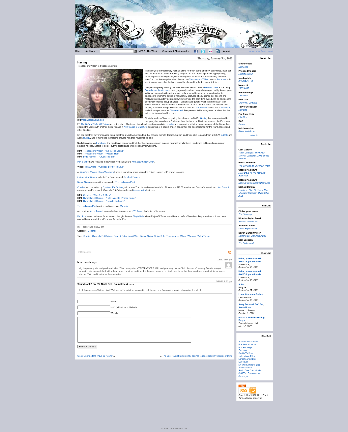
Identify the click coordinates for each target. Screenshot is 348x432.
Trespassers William (199, 79)
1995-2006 (243, 88)
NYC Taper (137, 211)
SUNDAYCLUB (245, 81)
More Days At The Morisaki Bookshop (251, 174)
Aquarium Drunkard (248, 341)
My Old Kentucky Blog (249, 364)
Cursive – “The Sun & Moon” (97, 195)
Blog (77, 51)
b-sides (170, 124)
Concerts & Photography (175, 51)
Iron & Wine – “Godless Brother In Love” (104, 167)
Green (241, 123)
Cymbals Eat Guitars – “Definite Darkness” (104, 201)
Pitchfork (81, 216)
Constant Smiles (254, 294)
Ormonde (225, 107)
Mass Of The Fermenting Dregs (251, 319)
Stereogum (243, 376)
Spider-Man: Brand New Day (252, 235)
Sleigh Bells (138, 216)
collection (254, 135)
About (226, 51)
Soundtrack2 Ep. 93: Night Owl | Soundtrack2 (102, 284)
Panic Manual (245, 367)
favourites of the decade (157, 90)
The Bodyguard (246, 242)
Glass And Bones (247, 131)
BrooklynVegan (245, 347)
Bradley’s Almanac (247, 344)
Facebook (222, 79)
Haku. (241, 258)
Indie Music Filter (246, 355)
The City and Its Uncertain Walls (254, 165)
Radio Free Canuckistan (250, 370)
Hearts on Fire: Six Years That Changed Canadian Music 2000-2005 (254, 193)
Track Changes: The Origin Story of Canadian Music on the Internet (253, 155)
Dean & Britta (120, 236)
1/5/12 (224, 259)
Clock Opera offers (94, 356)
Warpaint (124, 206)
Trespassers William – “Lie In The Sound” (103, 151)
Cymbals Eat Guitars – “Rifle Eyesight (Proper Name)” (109, 198)
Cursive (81, 187)
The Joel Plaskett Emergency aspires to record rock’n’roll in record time (197, 356)
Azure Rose (244, 307)
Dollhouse (243, 66)
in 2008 (224, 135)
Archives (90, 51)
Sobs (241, 284)
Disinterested (176, 110)
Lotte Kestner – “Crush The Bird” (99, 156)
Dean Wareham (106, 172)
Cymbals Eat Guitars (113, 187)
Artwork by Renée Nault (261, 51)
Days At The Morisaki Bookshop (254, 182)
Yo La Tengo (96, 211)
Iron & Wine (83, 162)
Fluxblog (242, 350)
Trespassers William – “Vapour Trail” (101, 153)
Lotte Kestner (201, 107)
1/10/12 (224, 281)
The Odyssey (245, 214)
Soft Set (259, 304)
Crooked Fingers (131, 177)
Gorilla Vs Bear (245, 352)
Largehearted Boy (247, 358)
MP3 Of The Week (148, 51)
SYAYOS (242, 261)
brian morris (84, 262)
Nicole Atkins (83, 182)
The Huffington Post (125, 182)
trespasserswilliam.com (92, 120)
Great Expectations (247, 228)
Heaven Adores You (248, 221)
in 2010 (86, 138)
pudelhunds (254, 261)
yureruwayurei (253, 258)
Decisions (243, 95)
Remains (242, 109)
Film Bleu (242, 116)
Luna (241, 294)
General (91, 231)
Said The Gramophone (249, 373)
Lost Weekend (245, 73)
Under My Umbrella (247, 102)
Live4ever (243, 361)
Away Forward (246, 304)
